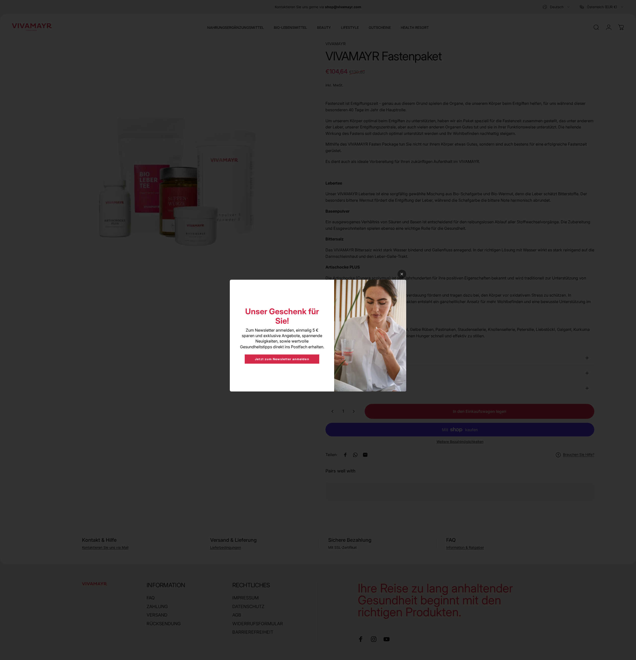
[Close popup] (402, 274)
